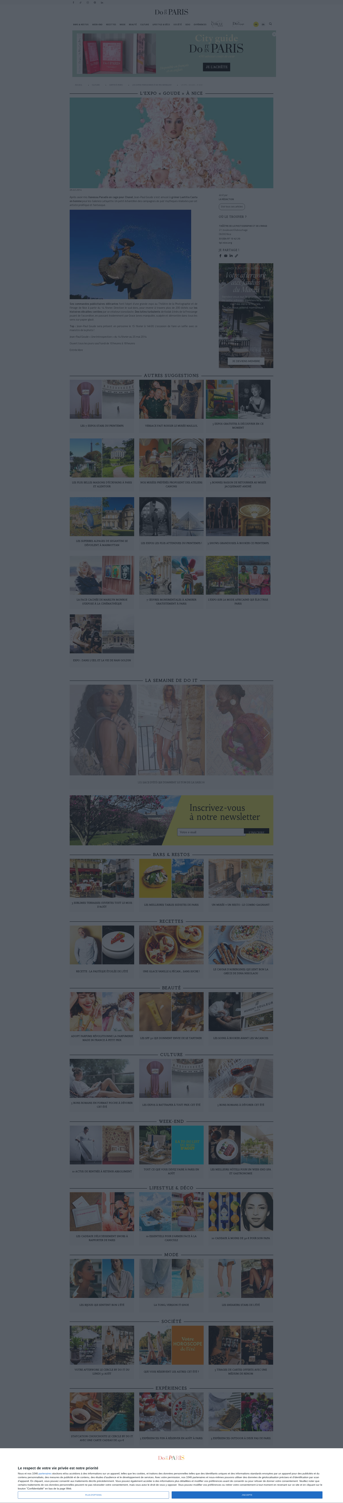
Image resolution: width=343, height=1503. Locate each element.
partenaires (45, 1473)
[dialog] (171, 1475)
